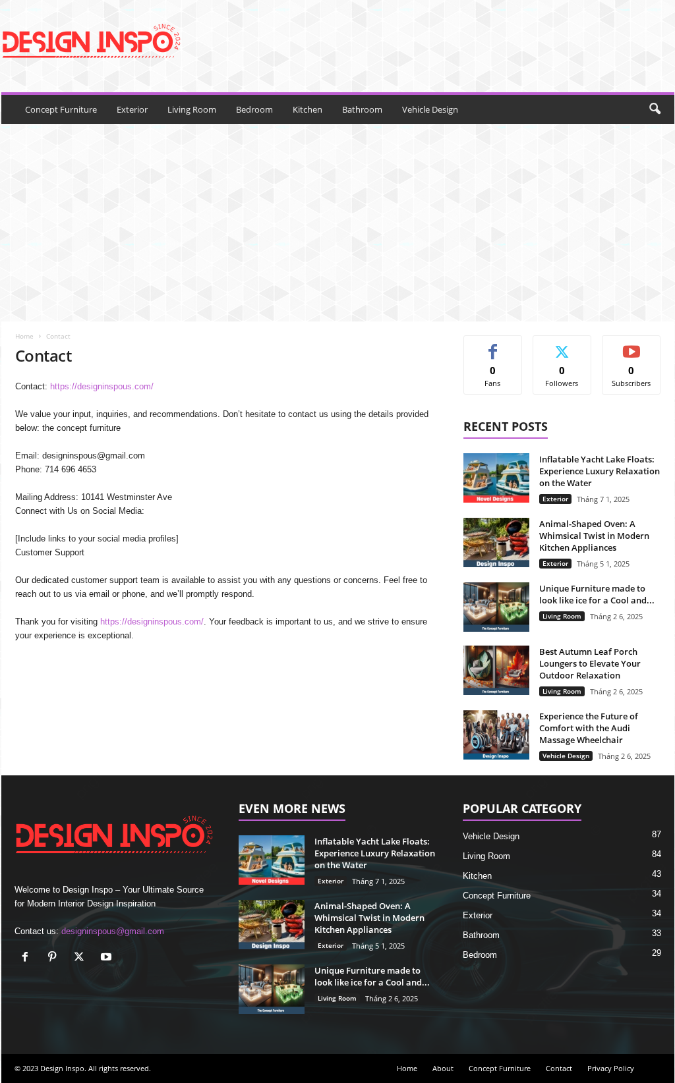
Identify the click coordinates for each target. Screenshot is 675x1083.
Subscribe (631, 345)
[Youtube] (108, 958)
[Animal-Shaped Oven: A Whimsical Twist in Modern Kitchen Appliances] (496, 542)
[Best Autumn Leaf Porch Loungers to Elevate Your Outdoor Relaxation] (496, 670)
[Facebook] (28, 958)
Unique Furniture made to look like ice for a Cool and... (597, 594)
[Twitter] (82, 958)
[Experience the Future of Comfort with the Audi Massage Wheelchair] (496, 735)
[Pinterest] (55, 958)
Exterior (132, 109)
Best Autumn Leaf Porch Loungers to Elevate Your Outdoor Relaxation (590, 663)
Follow (561, 345)
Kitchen (307, 109)
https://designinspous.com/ (102, 386)
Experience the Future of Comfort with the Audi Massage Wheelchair (588, 728)
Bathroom (362, 109)
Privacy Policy (610, 1068)
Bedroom (254, 109)
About (443, 1068)
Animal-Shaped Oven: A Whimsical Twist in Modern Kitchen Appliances (594, 535)
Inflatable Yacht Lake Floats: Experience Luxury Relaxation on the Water (599, 471)
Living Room (191, 109)
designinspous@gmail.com (112, 931)
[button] (654, 109)
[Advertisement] (337, 222)
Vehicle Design (430, 109)
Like (492, 345)
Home (24, 336)
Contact (559, 1068)
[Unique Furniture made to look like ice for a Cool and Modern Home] (496, 607)
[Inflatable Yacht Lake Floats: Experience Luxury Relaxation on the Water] (496, 478)
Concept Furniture (61, 109)
